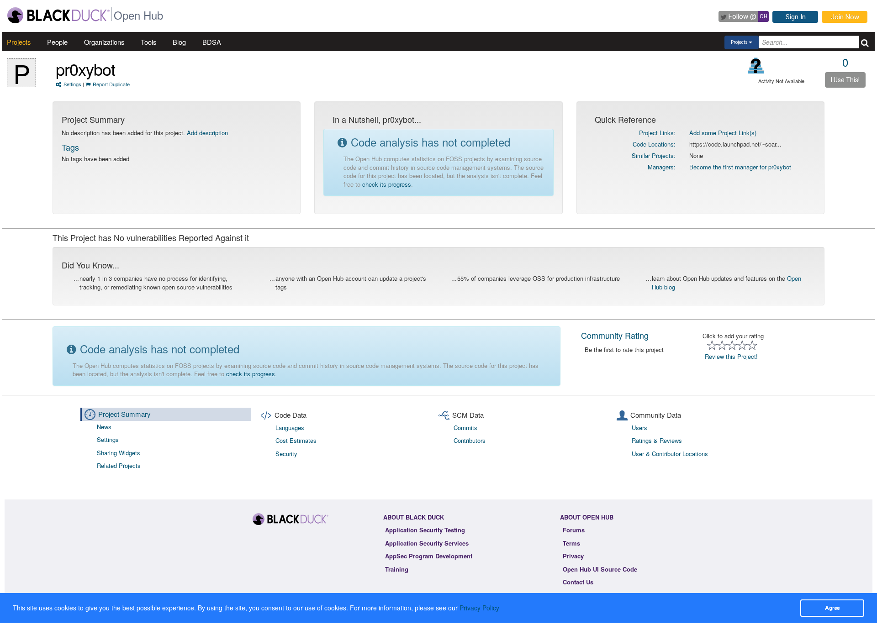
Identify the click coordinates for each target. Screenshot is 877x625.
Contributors (470, 440)
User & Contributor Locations (670, 453)
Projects (19, 42)
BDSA (211, 42)
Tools (148, 42)
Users (639, 427)
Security (286, 453)
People (57, 42)
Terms (571, 543)
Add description (207, 132)
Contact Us (578, 582)
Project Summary (124, 414)
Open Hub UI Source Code (600, 569)
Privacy (573, 555)
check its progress (386, 184)
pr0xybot (85, 68)
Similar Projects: (654, 155)
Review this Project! (731, 356)
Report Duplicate (111, 84)
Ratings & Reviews (657, 440)
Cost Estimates (296, 440)
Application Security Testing (425, 529)
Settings (72, 84)
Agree (832, 607)
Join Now (845, 17)
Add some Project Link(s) (722, 132)
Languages (289, 427)
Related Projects (119, 465)
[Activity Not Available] (756, 66)
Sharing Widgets (118, 452)
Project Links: (657, 132)
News (104, 426)
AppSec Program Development (428, 555)
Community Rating (615, 335)
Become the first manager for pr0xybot (740, 167)
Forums (574, 529)
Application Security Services (427, 543)
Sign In (796, 17)
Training (396, 569)
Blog (179, 42)
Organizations (104, 42)
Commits (465, 427)
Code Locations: (654, 144)
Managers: (662, 167)
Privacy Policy (479, 607)
